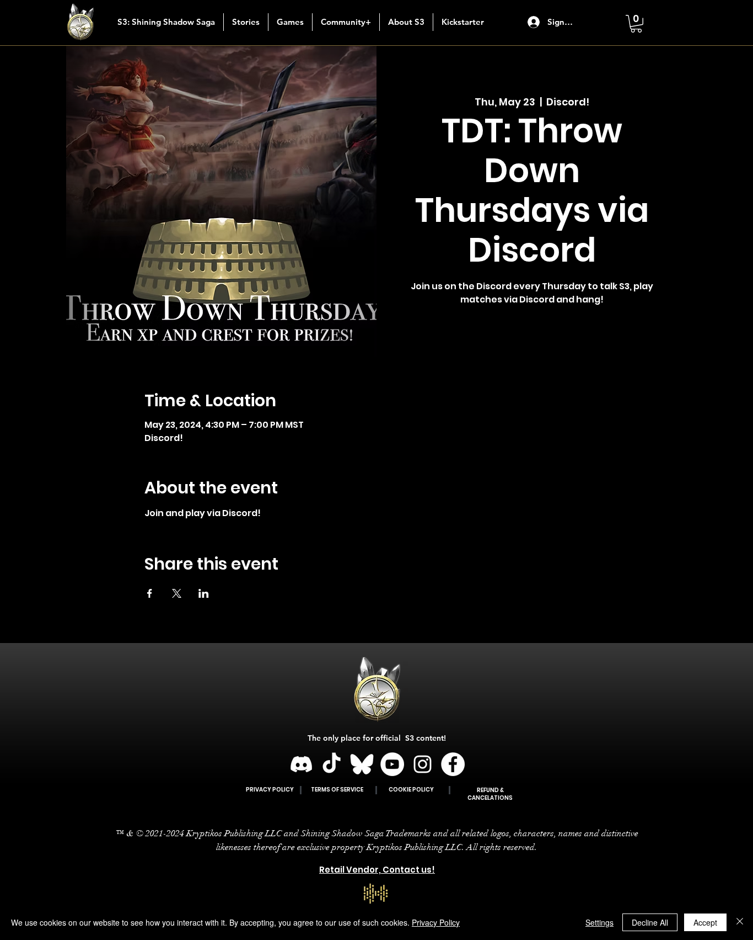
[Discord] (301, 764)
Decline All (650, 922)
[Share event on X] (176, 593)
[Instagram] (422, 764)
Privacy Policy (436, 922)
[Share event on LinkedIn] (203, 593)
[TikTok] (331, 764)
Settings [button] (599, 922)
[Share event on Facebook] (149, 593)
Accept (705, 922)
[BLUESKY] (362, 764)
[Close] (739, 922)
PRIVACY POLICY (270, 789)
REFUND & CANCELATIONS (490, 794)
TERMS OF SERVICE (337, 789)
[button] (245, 22)
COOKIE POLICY (411, 789)
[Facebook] (453, 764)
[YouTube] (392, 764)
